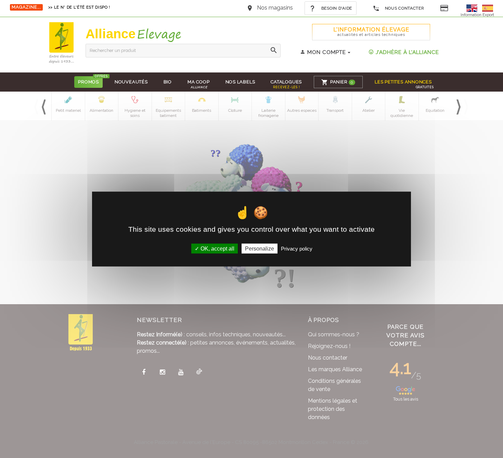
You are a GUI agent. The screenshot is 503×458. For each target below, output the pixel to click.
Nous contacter (404, 8)
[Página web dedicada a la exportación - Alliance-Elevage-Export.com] (487, 7)
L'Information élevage (371, 31)
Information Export (477, 14)
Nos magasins (275, 7)
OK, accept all (216, 248)
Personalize (259, 248)
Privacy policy (296, 248)
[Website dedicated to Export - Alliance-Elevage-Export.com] (473, 7)
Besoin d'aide (336, 8)
